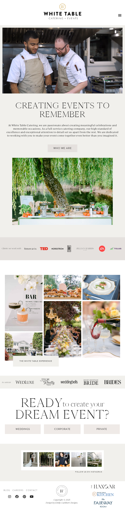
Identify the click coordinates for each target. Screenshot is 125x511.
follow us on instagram (88, 472)
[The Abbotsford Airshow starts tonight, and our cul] (62, 459)
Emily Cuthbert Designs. (66, 502)
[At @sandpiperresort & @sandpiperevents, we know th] (46, 459)
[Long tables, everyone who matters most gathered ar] (94, 459)
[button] (120, 15)
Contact (32, 490)
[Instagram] (9, 496)
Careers (18, 490)
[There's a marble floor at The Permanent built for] (30, 459)
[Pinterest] (24, 496)
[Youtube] (31, 496)
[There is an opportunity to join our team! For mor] (78, 459)
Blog (7, 490)
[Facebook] (17, 496)
